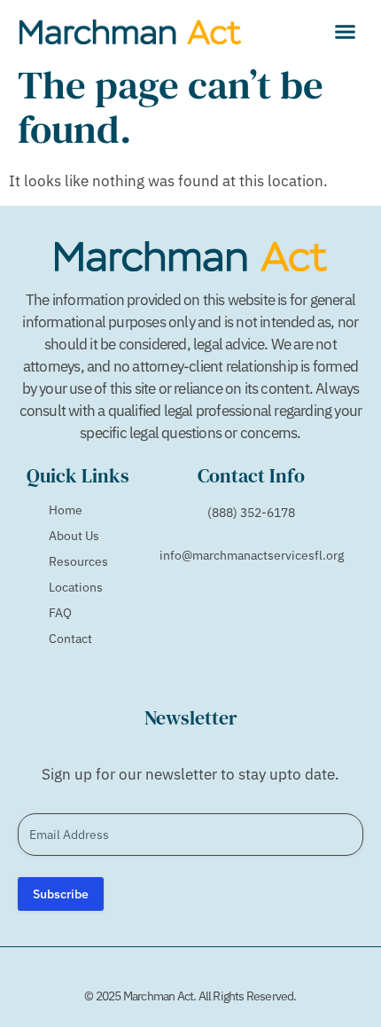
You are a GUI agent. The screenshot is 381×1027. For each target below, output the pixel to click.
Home (65, 510)
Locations (76, 587)
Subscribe (61, 894)
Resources (78, 561)
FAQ (60, 613)
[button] (345, 31)
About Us (74, 536)
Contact (70, 639)
